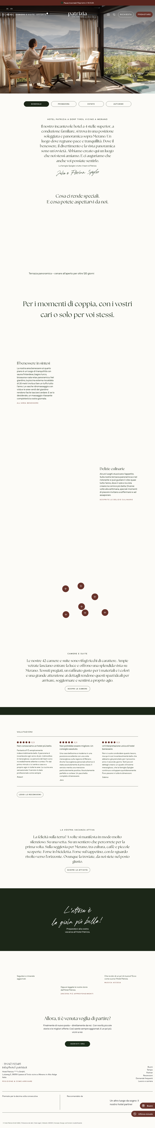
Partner (149, 1072)
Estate (91, 104)
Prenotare (144, 14)
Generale (36, 104)
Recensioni (148, 1075)
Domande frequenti (144, 1078)
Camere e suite (25, 14)
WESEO (50, 1123)
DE (7, 9)
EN (11, 9)
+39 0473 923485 (11, 1064)
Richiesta (126, 14)
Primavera (64, 104)
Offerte (41, 14)
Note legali (37, 1123)
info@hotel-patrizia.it (14, 1067)
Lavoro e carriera (145, 1081)
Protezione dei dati (27, 1123)
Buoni (150, 1066)
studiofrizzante (77, 1123)
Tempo (150, 1069)
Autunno (119, 104)
